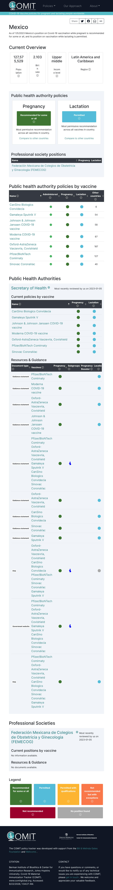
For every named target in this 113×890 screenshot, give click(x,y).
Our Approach (73, 6)
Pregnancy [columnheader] (60, 367)
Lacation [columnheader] (99, 367)
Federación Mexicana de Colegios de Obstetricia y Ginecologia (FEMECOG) (42, 737)
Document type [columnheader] (21, 367)
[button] (49, 6)
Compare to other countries (33, 138)
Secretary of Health (29, 288)
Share (74, 21)
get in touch (72, 877)
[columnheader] (44, 160)
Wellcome (31, 851)
